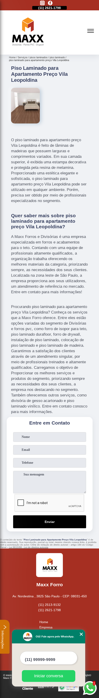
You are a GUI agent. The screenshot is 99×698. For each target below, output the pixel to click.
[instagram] (42, 3)
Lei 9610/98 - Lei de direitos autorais (28, 547)
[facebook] (50, 3)
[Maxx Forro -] (27, 49)
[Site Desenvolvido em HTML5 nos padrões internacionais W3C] (46, 687)
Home (43, 622)
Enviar (50, 522)
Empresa (45, 627)
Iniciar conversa (48, 676)
